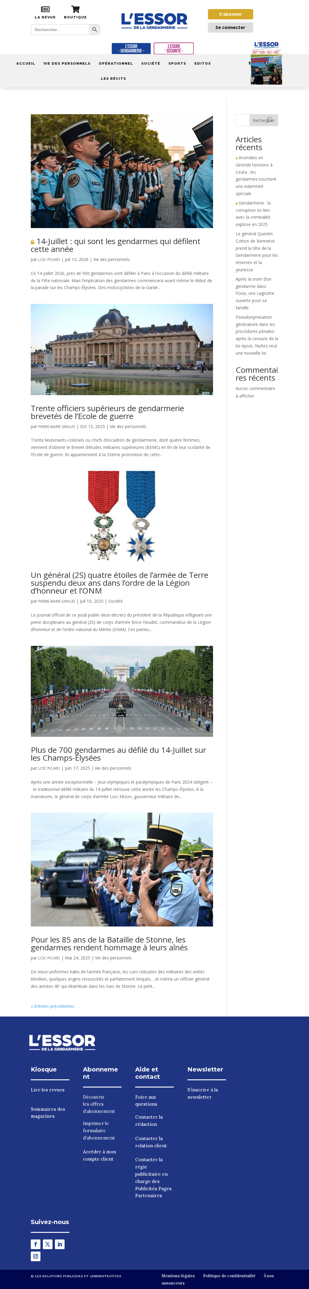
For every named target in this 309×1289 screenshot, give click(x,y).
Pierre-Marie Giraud (56, 426)
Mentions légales (178, 1275)
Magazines (261, 63)
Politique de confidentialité (229, 1275)
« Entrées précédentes (52, 1006)
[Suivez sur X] (48, 1244)
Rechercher (264, 120)
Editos (202, 63)
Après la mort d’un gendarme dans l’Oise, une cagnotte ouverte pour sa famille (255, 293)
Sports (177, 63)
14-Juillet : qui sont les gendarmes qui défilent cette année (115, 245)
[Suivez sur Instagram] (35, 1256)
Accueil (25, 63)
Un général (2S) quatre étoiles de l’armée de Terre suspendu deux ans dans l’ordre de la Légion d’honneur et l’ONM (119, 582)
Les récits (113, 78)
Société (150, 63)
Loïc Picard (49, 259)
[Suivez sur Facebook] (35, 1244)
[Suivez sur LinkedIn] (60, 1244)
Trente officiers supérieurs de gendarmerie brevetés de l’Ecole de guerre (107, 412)
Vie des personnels (67, 63)
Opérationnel (116, 63)
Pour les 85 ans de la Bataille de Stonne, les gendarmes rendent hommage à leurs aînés (109, 943)
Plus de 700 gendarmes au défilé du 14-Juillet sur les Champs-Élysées (118, 753)
